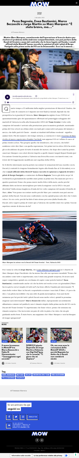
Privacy (43, 450)
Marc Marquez (8, 375)
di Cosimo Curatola (10, 363)
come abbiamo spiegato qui (48, 270)
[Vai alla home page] (39, 4)
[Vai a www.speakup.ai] (73, 94)
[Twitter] (16, 416)
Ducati (28, 375)
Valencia (20, 378)
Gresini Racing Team (41, 375)
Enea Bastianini (57, 375)
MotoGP (5, 341)
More (4, 324)
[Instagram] (23, 416)
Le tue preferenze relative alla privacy (48, 455)
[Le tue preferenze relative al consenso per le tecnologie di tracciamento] (75, 454)
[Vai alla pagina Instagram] (42, 440)
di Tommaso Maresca (17, 32)
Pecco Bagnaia (8, 378)
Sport (39, 14)
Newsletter (33, 417)
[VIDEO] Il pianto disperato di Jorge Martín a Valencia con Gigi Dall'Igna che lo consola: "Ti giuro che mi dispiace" (35, 352)
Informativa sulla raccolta (21, 455)
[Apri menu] (76, 2)
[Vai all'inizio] (39, 434)
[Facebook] (9, 416)
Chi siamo (37, 450)
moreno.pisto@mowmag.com (21, 427)
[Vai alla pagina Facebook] (37, 440)
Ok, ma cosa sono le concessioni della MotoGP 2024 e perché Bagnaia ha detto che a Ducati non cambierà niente (60, 352)
